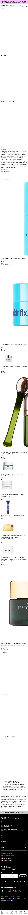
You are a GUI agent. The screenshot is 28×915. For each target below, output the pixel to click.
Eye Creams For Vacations (13, 786)
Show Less (4, 169)
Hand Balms (9, 789)
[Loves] (22, 6)
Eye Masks (10, 803)
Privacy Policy (4, 898)
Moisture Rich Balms (17, 789)
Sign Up (23, 876)
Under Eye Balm (6, 783)
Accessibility (17, 898)
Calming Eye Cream (7, 791)
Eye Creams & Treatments (7, 101)
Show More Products (6, 650)
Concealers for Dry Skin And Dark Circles (15, 804)
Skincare (3, 8)
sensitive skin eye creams (15, 153)
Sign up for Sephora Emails (8, 873)
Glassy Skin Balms (18, 787)
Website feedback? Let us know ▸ (14, 812)
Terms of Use (11, 898)
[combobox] (15, 6)
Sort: (5, 171)
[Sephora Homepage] (5, 6)
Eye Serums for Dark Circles (8, 806)
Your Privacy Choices (5, 900)
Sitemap (23, 898)
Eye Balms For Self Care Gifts (14, 786)
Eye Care (3, 55)
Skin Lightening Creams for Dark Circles (12, 806)
